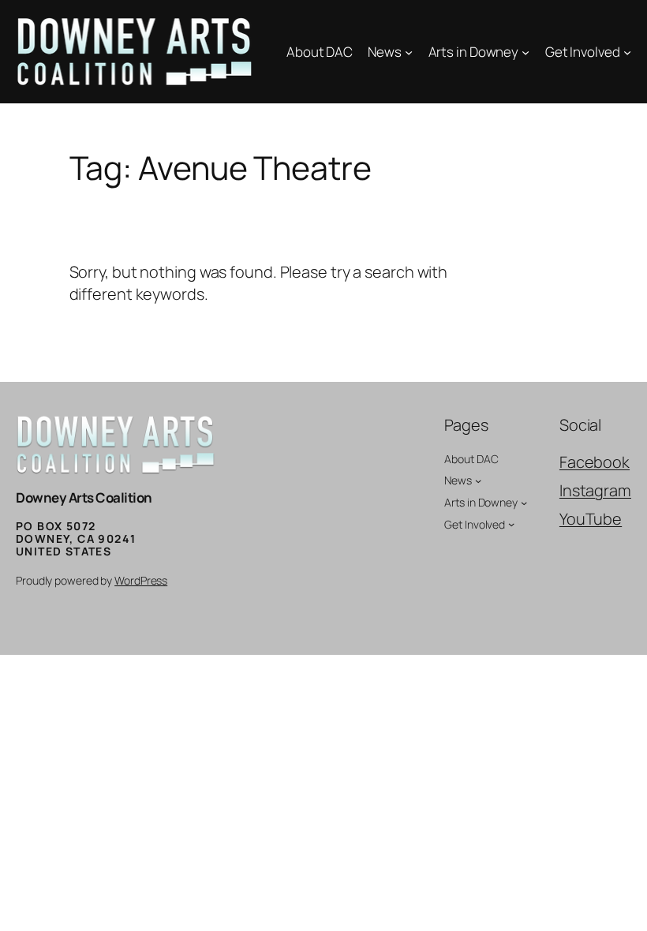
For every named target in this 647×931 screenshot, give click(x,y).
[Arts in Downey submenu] (525, 52)
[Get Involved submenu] (627, 52)
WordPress (140, 580)
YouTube (590, 518)
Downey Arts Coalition (84, 497)
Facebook (594, 462)
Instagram (595, 490)
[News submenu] (409, 52)
